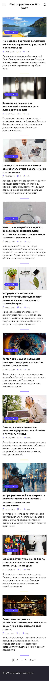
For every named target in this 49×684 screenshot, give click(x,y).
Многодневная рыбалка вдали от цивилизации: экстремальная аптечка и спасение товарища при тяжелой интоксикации (24, 232)
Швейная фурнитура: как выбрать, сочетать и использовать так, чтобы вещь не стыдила (24, 562)
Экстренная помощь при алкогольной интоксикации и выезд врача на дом (21, 106)
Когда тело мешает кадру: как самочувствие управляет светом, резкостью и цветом (23, 362)
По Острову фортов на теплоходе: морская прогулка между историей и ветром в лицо (24, 44)
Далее (32, 660)
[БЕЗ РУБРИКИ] (24, 36)
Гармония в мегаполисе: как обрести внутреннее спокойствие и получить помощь (24, 430)
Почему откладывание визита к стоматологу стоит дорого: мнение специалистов (24, 169)
